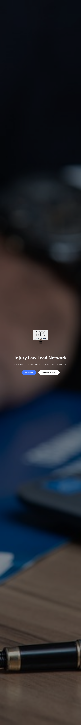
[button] (40, 342)
